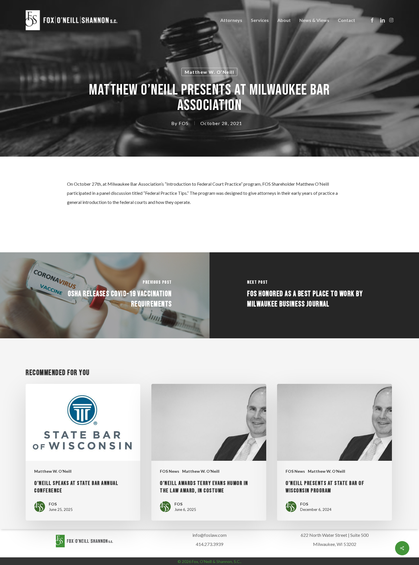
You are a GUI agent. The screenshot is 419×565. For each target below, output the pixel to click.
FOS (184, 123)
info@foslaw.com (209, 535)
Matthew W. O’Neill (209, 72)
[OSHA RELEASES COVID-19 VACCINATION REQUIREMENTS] (105, 295)
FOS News (169, 471)
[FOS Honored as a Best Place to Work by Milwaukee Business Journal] (314, 295)
